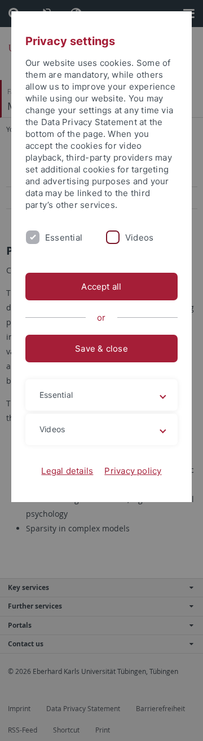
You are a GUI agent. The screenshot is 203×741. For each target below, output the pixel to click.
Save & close (101, 348)
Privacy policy (132, 470)
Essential (63, 237)
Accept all (101, 286)
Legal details (67, 470)
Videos (139, 237)
